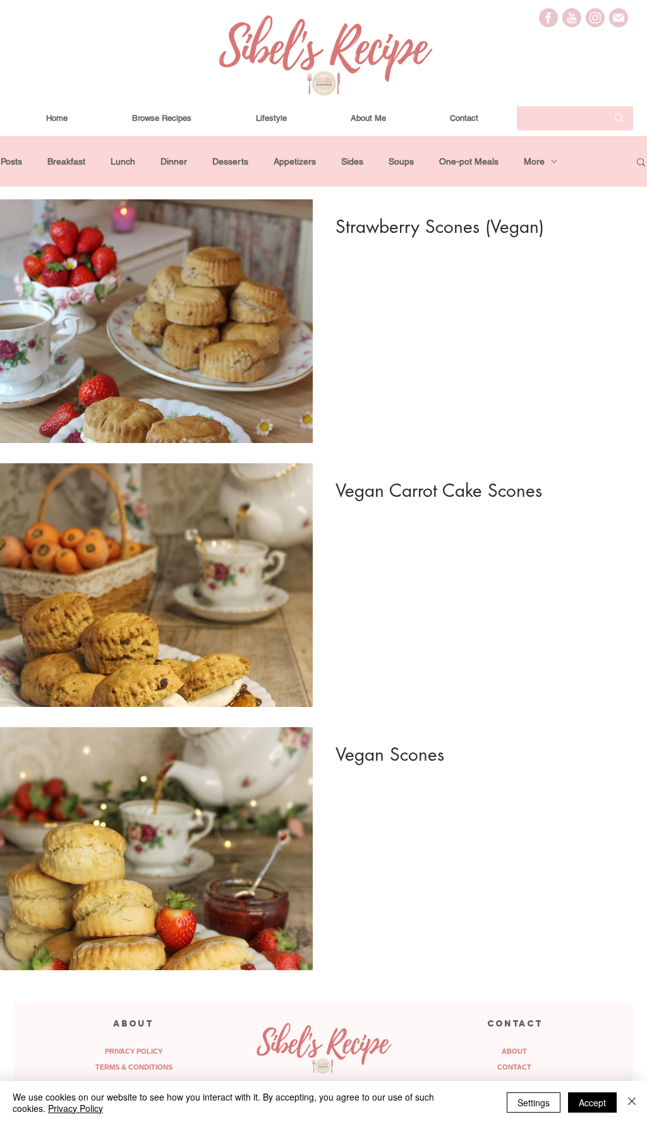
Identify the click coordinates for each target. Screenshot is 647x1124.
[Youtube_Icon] (571, 17)
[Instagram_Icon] (595, 17)
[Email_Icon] (618, 17)
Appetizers (295, 161)
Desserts (230, 161)
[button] (641, 163)
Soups (401, 161)
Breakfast (66, 161)
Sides (352, 161)
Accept (592, 1102)
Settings (533, 1102)
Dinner (173, 161)
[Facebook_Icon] (548, 17)
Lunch (123, 161)
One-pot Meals (469, 161)
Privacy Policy (75, 1108)
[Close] (631, 1102)
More (534, 161)
